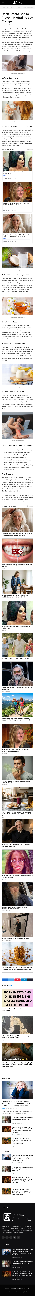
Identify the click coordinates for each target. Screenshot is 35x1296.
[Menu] (3, 2)
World (15, 1292)
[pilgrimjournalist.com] (17, 2)
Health (26, 1292)
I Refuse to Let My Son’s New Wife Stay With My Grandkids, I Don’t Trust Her (22, 1119)
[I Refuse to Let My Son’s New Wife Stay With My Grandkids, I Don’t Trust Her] (6, 1119)
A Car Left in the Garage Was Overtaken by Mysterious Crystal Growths (15, 1036)
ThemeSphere (26, 1288)
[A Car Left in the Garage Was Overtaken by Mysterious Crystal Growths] (17, 1025)
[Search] (32, 2)
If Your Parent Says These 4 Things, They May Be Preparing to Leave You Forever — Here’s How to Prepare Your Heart (17, 1064)
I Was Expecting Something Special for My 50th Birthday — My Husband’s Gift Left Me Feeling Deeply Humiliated (17, 1103)
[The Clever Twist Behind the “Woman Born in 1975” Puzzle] (17, 998)
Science (21, 1292)
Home (10, 1292)
